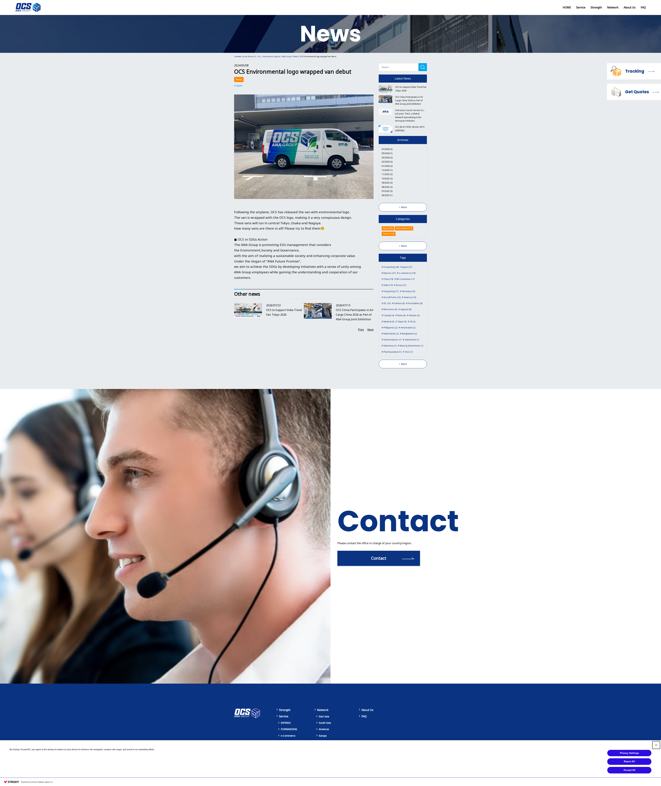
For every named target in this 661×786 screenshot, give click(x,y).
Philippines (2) (390, 327)
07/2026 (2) (387, 149)
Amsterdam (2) (408, 327)
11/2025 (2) (387, 174)
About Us (630, 7)
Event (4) (401, 315)
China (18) (388, 279)
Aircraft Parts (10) (392, 297)
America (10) (410, 297)
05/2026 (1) (387, 153)
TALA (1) (409, 351)
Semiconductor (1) (392, 339)
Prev (361, 329)
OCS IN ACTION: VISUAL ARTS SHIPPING (409, 128)
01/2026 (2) (387, 166)
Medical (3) (389, 321)
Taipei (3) (401, 321)
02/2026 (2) (387, 161)
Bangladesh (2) (409, 333)
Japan (239, 85)
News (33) (388, 228)
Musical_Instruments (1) (411, 345)
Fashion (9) (399, 303)
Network (612, 7)
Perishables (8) (415, 303)
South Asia (325, 722)
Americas (324, 729)
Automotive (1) (412, 339)
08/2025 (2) (387, 187)
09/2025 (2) (387, 182)
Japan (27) (407, 267)
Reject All (629, 761)
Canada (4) (389, 315)
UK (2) (412, 321)
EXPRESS (286, 722)
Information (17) (404, 228)
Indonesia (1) (390, 345)
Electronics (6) (390, 309)
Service (580, 7)
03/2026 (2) (387, 157)
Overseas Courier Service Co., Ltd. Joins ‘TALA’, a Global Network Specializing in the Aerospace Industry (409, 115)
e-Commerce (288, 735)
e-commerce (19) (407, 273)
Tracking (634, 71)
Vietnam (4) (414, 315)
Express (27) (390, 273)
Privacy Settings (629, 753)
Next (370, 329)
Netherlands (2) (391, 333)
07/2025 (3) (387, 191)
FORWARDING (289, 729)
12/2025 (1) (387, 170)
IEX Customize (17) (405, 279)
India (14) (388, 285)
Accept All (629, 770)
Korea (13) (401, 285)
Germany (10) (408, 291)
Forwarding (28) (391, 267)
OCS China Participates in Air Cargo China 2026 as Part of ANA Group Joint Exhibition (409, 100)
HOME (567, 7)
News (239, 79)
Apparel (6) (405, 309)
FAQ (643, 7)
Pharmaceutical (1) (392, 351)
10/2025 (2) (387, 178)
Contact (378, 558)
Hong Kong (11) (391, 291)
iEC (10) (387, 303)
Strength (596, 7)
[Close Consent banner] (656, 745)
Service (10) (388, 233)
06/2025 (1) (387, 195)
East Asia (324, 716)
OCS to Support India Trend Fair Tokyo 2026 (411, 89)
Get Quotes (637, 92)
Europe (323, 735)
